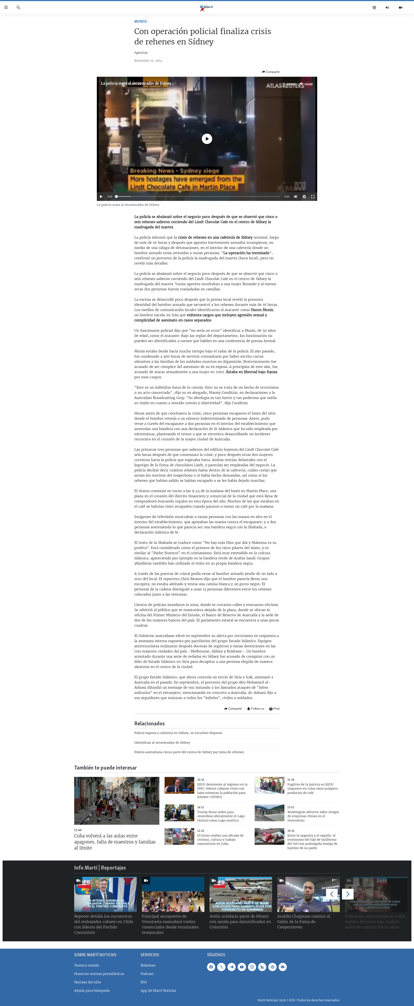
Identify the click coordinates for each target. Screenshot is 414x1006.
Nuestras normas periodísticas (99, 974)
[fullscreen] (313, 196)
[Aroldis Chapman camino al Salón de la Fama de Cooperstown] (308, 894)
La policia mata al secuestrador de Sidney (136, 83)
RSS (144, 982)
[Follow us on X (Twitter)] (221, 967)
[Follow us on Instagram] (252, 967)
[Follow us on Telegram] (231, 967)
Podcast (147, 974)
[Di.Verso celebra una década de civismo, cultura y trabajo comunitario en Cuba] (179, 836)
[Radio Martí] (387, 7)
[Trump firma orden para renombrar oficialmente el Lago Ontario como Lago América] (179, 812)
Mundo (140, 21)
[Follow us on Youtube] (242, 967)
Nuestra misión (86, 965)
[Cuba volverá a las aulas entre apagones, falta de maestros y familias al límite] (116, 801)
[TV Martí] (400, 7)
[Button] (271, 71)
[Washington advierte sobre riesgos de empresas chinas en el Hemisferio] (269, 812)
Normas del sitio (87, 982)
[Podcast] (374, 7)
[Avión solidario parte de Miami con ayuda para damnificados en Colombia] (241, 894)
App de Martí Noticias (158, 991)
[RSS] (262, 967)
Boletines (148, 965)
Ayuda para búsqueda (92, 991)
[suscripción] (283, 967)
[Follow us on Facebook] (211, 967)
